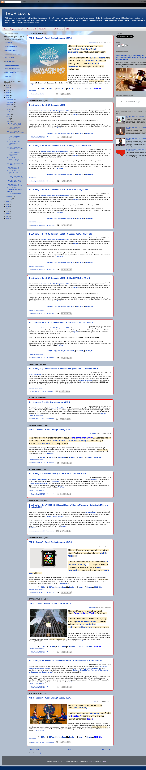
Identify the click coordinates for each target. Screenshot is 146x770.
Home (70, 749)
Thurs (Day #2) (61, 133)
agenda (75, 114)
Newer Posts (34, 749)
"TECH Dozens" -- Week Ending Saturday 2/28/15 (50, 698)
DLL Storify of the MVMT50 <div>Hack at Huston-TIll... (15, 177)
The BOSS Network (35, 374)
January (9, 198)
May (8, 116)
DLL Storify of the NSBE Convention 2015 (47, 105)
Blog (5, 29)
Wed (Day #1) (51, 133)
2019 (7, 88)
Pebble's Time (85, 627)
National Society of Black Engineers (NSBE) (55, 111)
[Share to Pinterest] (69, 94)
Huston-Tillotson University (55, 516)
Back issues (36, 85)
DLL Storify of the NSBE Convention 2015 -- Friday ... (15, 149)
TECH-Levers (17, 13)
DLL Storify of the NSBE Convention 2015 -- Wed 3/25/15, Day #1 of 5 (58, 190)
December (10, 99)
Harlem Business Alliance (58, 408)
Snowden (94, 713)
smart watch (59, 441)
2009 (7, 213)
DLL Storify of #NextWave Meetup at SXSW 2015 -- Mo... (14, 172)
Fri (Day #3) (71, 133)
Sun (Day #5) (89, 133)
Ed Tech (52, 89)
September (10, 107)
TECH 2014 (98, 457)
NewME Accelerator (85, 380)
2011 (7, 209)
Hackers (72, 89)
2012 (7, 206)
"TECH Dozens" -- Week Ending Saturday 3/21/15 (50, 430)
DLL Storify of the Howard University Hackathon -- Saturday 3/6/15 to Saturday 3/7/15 (65, 661)
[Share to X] (65, 94)
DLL (67, 29)
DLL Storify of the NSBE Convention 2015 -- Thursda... (13, 154)
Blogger (104, 761)
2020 (7, 85)
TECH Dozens (58, 29)
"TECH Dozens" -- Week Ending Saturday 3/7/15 (50, 603)
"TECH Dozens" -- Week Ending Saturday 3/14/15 (50, 542)
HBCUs (42, 89)
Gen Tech (62, 89)
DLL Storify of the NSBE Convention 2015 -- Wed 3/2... (14, 138)
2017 (7, 92)
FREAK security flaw (86, 621)
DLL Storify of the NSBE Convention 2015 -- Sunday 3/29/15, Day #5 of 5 (60, 146)
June (8, 114)
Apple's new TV (45, 443)
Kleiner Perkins (98, 58)
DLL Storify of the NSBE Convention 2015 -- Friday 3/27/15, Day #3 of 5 (59, 278)
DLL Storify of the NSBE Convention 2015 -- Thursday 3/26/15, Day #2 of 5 (61, 322)
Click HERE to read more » (36, 91)
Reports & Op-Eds (16, 29)
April (8, 119)
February (10, 196)
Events (89, 89)
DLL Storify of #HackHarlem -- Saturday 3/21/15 (49, 402)
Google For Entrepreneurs (37, 479)
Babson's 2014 (92, 60)
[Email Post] (57, 94)
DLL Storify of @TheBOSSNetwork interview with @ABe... (14, 159)
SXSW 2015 (94, 479)
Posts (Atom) (40, 753)
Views (81, 89)
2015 (7, 97)
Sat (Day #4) (80, 133)
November (10, 102)
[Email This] (61, 94)
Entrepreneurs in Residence (39, 483)
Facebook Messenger (78, 441)
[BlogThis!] (63, 94)
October (9, 104)
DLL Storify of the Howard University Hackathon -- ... (15, 188)
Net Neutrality (80, 708)
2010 (7, 211)
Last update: (92, 42)
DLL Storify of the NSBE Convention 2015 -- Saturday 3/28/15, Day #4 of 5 (60, 234)
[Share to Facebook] (67, 94)
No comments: (50, 94)
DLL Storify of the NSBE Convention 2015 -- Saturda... (13, 143)
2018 (7, 90)
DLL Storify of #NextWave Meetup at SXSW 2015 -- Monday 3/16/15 (57, 474)
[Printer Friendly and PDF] (122, 46)
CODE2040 (55, 481)
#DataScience (44, 29)
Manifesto (8, 76)
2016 (7, 95)
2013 (7, 204)
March (9, 121)
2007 (7, 216)
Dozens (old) (31, 29)
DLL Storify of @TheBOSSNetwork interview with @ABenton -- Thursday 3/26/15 (63, 369)
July (8, 111)
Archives (60, 128)
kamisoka (92, 761)
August (9, 109)
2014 (7, 201)
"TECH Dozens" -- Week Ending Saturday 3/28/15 (50, 38)
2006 (7, 218)
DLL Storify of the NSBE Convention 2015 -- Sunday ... (15, 132)
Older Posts (106, 749)
